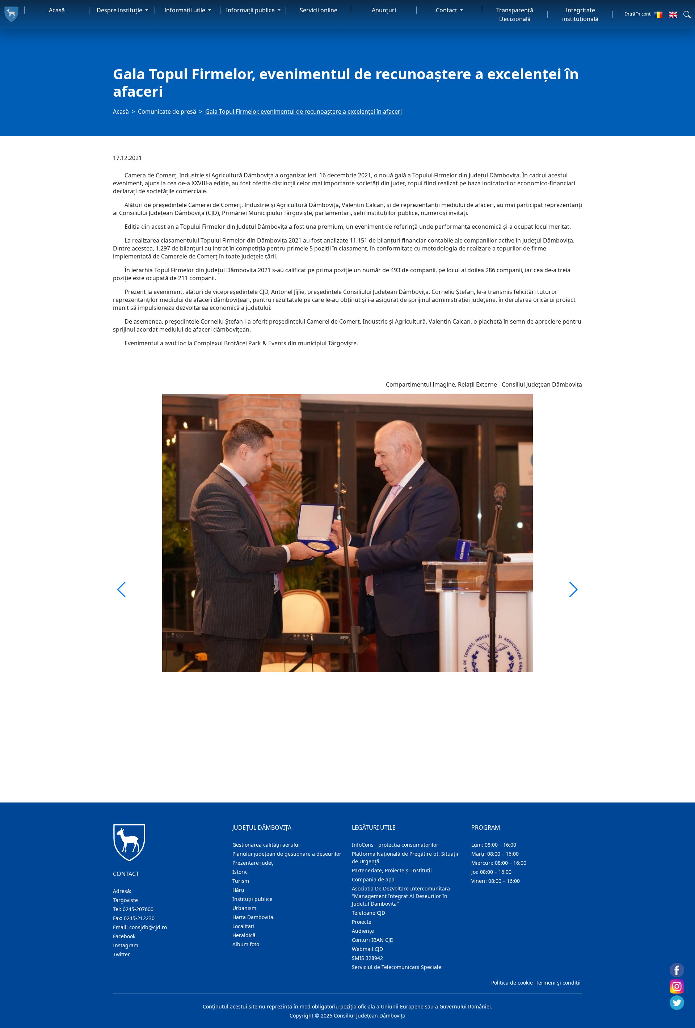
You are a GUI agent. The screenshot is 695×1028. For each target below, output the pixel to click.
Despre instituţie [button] (120, 10)
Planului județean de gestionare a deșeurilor (286, 853)
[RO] (658, 14)
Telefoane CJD (368, 912)
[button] (687, 14)
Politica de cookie (512, 982)
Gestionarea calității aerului (266, 844)
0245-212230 (139, 918)
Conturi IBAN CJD (372, 939)
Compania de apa (373, 879)
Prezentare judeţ (252, 862)
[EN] (673, 14)
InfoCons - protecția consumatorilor (395, 844)
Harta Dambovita (252, 917)
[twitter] (677, 1002)
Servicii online (318, 10)
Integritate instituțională (580, 14)
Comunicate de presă (167, 111)
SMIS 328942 (367, 958)
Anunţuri (384, 10)
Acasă (57, 10)
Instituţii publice (252, 899)
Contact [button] (447, 10)
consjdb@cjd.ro (148, 927)
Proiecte (361, 921)
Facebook (124, 936)
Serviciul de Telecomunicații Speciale (396, 967)
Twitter (121, 954)
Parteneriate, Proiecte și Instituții (392, 870)
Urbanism (244, 908)
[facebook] (677, 970)
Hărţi (238, 889)
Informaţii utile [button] (185, 10)
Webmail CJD (367, 948)
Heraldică (244, 935)
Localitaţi (243, 926)
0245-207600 (138, 909)
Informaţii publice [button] (251, 10)
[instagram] (677, 986)
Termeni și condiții (558, 982)
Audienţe (363, 930)
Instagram (125, 945)
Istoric (240, 871)
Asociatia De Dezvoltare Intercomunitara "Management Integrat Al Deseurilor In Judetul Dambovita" (401, 896)
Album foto (245, 944)
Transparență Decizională (514, 14)
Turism (240, 880)
